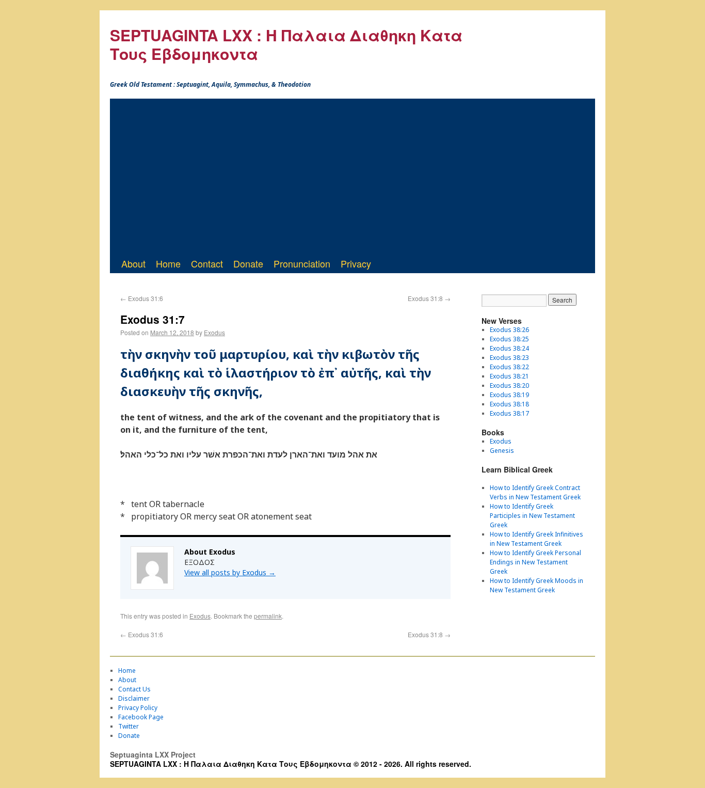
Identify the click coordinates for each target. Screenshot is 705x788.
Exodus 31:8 (429, 298)
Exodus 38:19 (509, 394)
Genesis (502, 450)
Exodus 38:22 (509, 367)
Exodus (214, 332)
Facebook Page (141, 717)
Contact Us (134, 689)
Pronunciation (302, 263)
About (133, 263)
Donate (248, 263)
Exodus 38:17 (509, 413)
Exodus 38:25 (509, 339)
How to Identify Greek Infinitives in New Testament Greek (536, 539)
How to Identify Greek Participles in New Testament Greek (532, 515)
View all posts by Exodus (230, 572)
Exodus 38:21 (509, 376)
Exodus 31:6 (141, 298)
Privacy (356, 263)
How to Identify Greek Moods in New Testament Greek (536, 585)
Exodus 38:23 (509, 357)
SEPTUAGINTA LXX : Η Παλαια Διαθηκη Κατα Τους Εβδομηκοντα (286, 44)
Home (168, 263)
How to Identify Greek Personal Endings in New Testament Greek (535, 562)
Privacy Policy (137, 707)
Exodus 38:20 (509, 385)
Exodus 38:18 (509, 404)
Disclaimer (134, 698)
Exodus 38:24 (509, 348)
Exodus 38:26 (509, 329)
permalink (268, 615)
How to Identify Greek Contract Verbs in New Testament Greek (535, 492)
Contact (207, 263)
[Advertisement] (352, 176)
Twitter (128, 726)
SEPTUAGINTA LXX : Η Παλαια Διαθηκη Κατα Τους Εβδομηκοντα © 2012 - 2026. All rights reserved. (290, 764)
